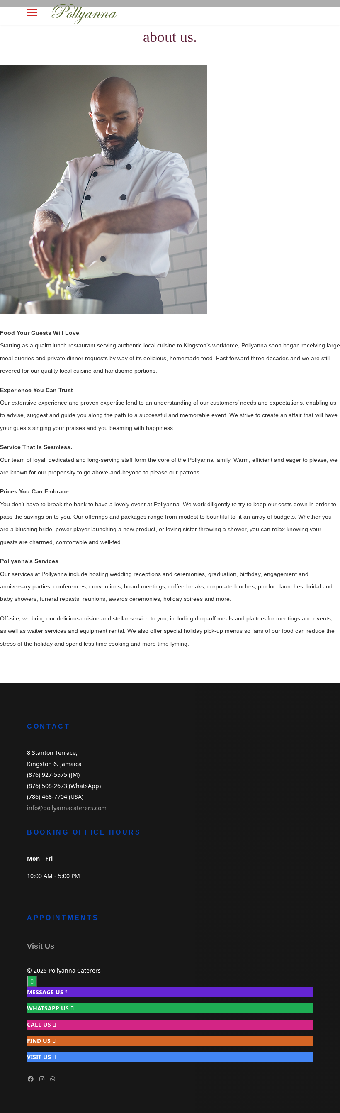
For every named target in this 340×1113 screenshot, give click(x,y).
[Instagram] (41, 1079)
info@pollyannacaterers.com (67, 808)
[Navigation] (32, 12)
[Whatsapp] (52, 1079)
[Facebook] (31, 1079)
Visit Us (40, 946)
